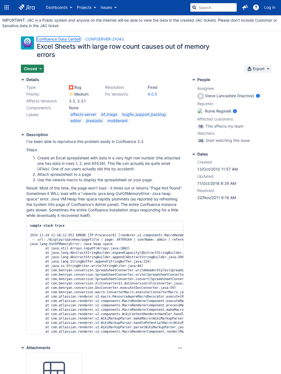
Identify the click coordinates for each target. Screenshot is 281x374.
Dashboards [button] (57, 7)
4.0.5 (152, 94)
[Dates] (194, 154)
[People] (194, 80)
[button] (6, 7)
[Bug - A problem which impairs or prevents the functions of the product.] (71, 87)
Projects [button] (84, 7)
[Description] (23, 135)
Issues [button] (106, 7)
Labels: (32, 114)
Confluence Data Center (58, 39)
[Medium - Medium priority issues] (71, 94)
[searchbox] (213, 7)
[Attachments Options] (180, 348)
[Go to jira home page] (27, 7)
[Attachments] (23, 348)
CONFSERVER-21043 (104, 39)
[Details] (23, 80)
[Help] (256, 7)
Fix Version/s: (117, 94)
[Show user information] (258, 95)
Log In (270, 7)
